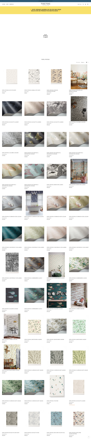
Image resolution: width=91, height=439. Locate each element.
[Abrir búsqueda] (83, 4)
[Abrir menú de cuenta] (85, 4)
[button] (83, 62)
